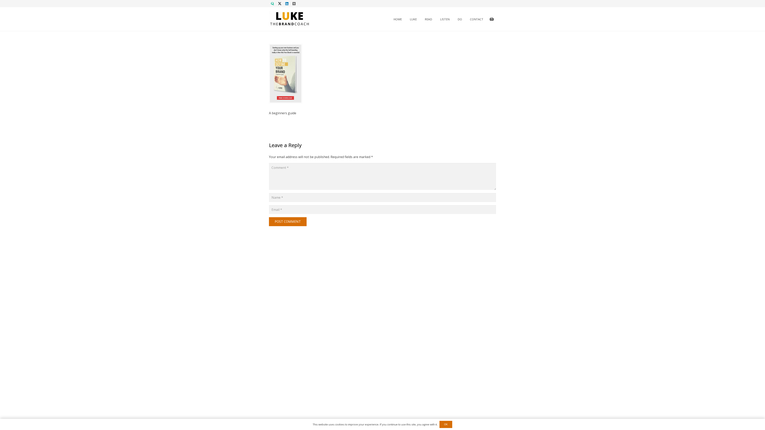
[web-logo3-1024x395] (289, 19)
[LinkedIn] (286, 3)
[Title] (272, 3)
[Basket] (491, 19)
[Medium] (294, 3)
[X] (279, 3)
